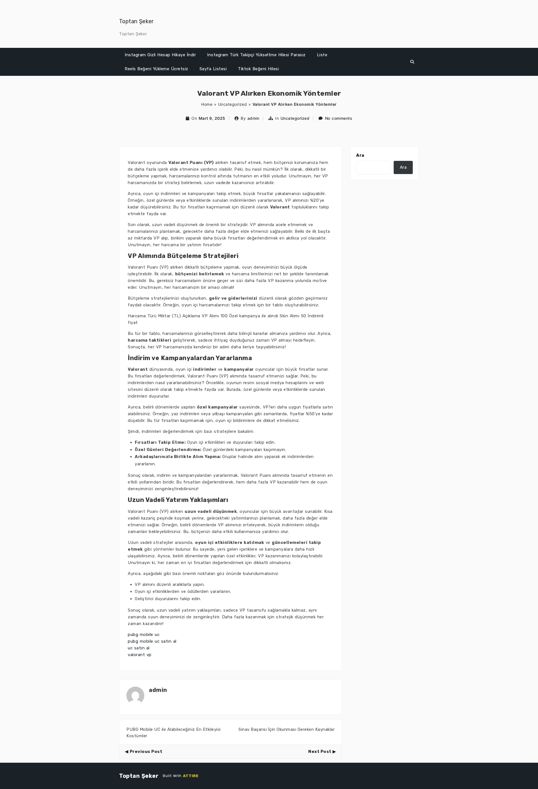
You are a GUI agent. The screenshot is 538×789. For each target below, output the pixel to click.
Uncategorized (232, 104)
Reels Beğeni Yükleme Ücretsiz (156, 68)
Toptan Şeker (136, 21)
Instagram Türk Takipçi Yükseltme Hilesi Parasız (256, 54)
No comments (339, 118)
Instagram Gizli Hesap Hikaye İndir (160, 54)
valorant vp (140, 654)
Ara (360, 155)
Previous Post (146, 751)
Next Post (319, 751)
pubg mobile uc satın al (152, 641)
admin (253, 118)
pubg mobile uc (143, 634)
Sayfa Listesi (213, 68)
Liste (322, 54)
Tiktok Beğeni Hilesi (258, 68)
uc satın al (139, 648)
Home (206, 104)
